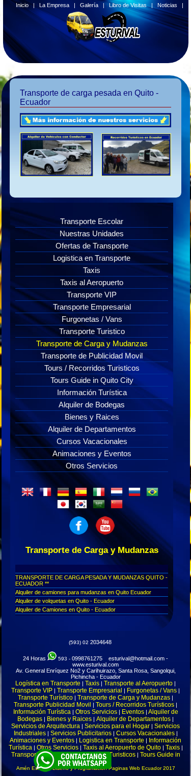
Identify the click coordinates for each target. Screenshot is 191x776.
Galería (89, 5)
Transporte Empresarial (92, 306)
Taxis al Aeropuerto (91, 282)
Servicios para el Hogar (117, 726)
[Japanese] (65, 507)
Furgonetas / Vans (92, 319)
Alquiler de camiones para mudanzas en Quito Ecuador (83, 592)
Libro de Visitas (128, 5)
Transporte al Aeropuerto (138, 683)
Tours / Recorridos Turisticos (92, 368)
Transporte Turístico (45, 697)
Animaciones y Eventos (91, 453)
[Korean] (83, 507)
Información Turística (92, 392)
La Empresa (54, 5)
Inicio (22, 5)
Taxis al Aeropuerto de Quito (122, 747)
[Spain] (83, 495)
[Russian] (136, 495)
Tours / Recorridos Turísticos (135, 704)
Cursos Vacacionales (92, 441)
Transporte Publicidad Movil (52, 704)
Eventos (133, 711)
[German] (65, 495)
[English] (29, 495)
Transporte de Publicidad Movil (92, 355)
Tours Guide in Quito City (91, 380)
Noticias (167, 5)
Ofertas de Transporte (92, 245)
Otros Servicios (92, 465)
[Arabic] (101, 507)
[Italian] (101, 495)
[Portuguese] (154, 495)
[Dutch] (119, 495)
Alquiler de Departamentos (92, 429)
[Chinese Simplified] (119, 507)
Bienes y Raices (92, 416)
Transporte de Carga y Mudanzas (92, 343)
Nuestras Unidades (92, 233)
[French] (47, 495)
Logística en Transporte (47, 683)
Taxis (91, 270)
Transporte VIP (92, 294)
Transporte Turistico (92, 331)
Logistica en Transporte (91, 258)
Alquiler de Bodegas (92, 404)
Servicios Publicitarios (81, 733)
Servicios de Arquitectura (45, 726)
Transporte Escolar (91, 221)
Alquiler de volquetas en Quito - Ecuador (65, 601)
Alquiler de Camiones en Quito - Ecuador (65, 609)
